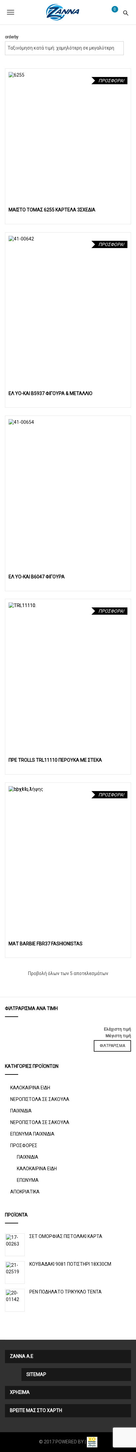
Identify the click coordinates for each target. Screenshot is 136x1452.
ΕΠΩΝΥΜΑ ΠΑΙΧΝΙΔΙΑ (32, 1134)
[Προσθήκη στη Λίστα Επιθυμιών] (123, 200)
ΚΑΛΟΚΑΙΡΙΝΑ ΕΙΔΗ (30, 1087)
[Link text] (126, 12)
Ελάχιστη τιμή (117, 1029)
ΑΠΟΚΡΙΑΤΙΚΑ (25, 1191)
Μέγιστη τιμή (118, 1036)
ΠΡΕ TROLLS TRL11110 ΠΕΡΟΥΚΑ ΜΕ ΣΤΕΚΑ (55, 760)
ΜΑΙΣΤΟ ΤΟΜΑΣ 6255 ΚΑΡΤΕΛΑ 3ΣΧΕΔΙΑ (52, 209)
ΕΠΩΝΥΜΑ (28, 1180)
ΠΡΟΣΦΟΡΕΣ (23, 1145)
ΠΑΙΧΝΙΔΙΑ (21, 1110)
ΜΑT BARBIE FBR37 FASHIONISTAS (46, 943)
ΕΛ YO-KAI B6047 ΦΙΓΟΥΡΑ (37, 576)
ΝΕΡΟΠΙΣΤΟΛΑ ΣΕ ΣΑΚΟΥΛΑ (39, 1099)
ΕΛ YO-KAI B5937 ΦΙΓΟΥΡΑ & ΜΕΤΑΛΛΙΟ (50, 393)
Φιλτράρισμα (112, 1045)
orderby (11, 37)
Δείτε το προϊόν (68, 131)
